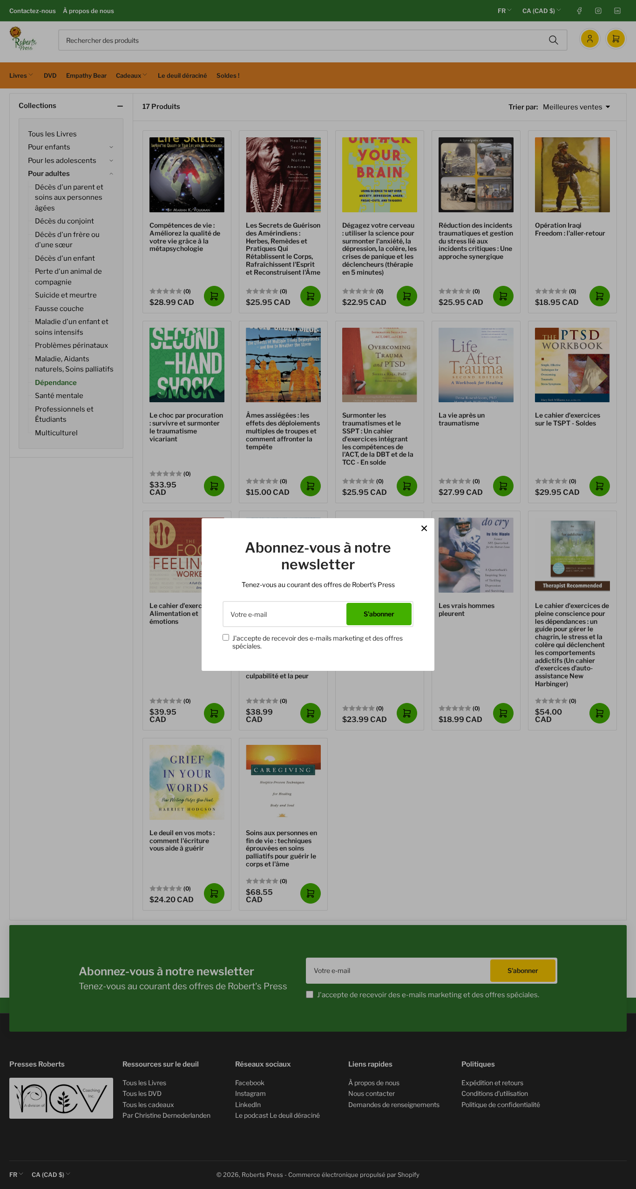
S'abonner (379, 614)
